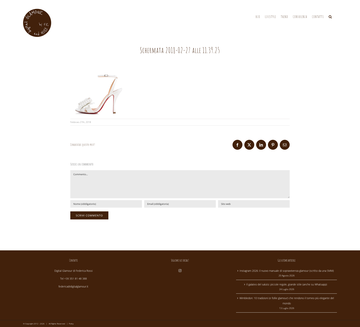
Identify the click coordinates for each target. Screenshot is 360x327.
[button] (330, 17)
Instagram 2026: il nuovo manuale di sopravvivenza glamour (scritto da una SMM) (287, 270)
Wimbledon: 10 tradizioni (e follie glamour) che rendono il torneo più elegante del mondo (286, 300)
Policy (71, 323)
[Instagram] (180, 270)
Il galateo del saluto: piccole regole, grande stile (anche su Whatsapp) (286, 284)
